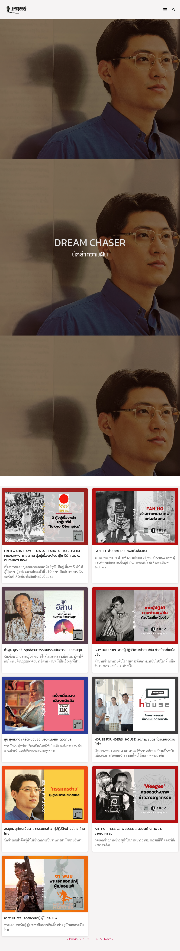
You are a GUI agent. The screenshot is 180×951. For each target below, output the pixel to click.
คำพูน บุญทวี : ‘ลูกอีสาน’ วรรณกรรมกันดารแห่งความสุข (43, 649)
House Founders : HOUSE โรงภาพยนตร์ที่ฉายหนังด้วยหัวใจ (135, 742)
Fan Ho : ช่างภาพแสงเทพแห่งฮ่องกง (121, 550)
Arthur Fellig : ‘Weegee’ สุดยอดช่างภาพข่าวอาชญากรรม (129, 831)
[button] (165, 9)
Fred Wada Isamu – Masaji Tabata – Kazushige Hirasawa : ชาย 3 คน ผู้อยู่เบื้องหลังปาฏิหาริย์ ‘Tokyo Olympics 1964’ (42, 555)
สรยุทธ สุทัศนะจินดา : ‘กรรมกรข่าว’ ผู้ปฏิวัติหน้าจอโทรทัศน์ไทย (44, 831)
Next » (108, 939)
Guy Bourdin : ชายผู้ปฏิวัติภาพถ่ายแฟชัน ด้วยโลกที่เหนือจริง (135, 652)
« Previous (74, 939)
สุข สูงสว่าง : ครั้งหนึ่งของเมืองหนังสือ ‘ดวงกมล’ (38, 739)
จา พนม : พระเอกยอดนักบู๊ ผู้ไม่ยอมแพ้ (30, 918)
